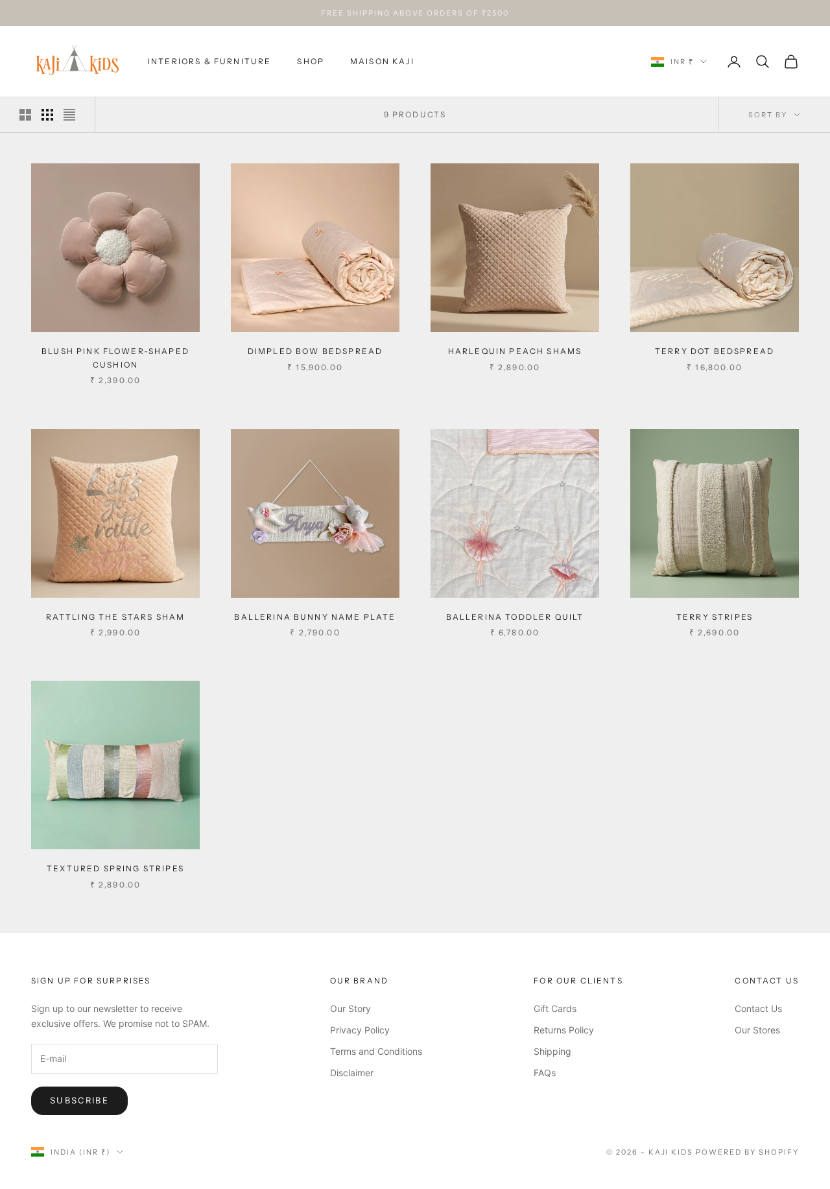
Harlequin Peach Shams (515, 351)
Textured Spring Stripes (115, 868)
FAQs (545, 1072)
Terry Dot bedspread (714, 351)
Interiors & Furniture (209, 61)
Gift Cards (555, 1008)
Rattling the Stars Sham (115, 617)
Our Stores (757, 1029)
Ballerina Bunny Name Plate (315, 617)
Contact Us (758, 1008)
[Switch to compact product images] (69, 114)
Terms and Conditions (376, 1051)
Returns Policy (564, 1029)
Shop (310, 61)
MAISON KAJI (382, 61)
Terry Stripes (714, 617)
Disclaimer (352, 1072)
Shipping (552, 1051)
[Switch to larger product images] (25, 114)
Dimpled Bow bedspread (315, 351)
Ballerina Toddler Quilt (515, 617)
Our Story (350, 1008)
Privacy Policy (360, 1029)
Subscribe (79, 1100)
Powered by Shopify (747, 1152)
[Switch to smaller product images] (47, 114)
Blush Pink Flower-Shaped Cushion (115, 357)
